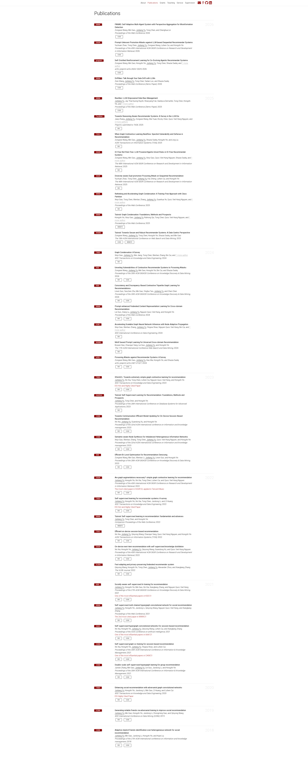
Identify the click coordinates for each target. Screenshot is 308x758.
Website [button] (120, 227)
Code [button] (119, 37)
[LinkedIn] (210, 3)
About (143, 3)
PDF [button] (119, 128)
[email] (199, 3)
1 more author (128, 104)
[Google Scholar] (203, 3)
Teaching (171, 3)
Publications (153, 3)
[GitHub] (206, 3)
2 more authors (121, 122)
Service (180, 3)
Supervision (190, 3)
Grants (162, 3)
